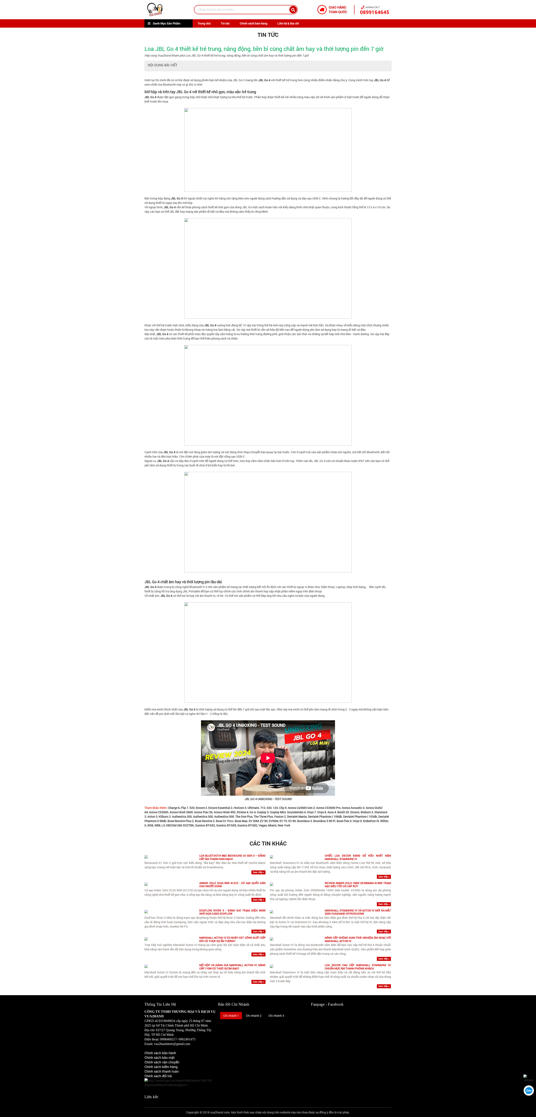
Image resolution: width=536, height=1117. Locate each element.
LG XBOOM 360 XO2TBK (178, 825)
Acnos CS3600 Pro (328, 808)
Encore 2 (201, 808)
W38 (150, 825)
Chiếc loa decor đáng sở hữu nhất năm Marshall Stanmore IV (358, 857)
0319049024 (166, 1021)
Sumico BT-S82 (247, 825)
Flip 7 (184, 808)
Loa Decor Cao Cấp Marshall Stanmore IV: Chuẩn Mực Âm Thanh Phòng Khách (358, 967)
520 (192, 808)
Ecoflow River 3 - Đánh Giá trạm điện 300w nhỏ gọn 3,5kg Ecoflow (232, 912)
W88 (157, 825)
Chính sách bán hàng (253, 23)
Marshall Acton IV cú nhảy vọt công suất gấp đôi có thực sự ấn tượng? (232, 939)
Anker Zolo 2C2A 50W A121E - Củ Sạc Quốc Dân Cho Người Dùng (232, 885)
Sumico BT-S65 (226, 825)
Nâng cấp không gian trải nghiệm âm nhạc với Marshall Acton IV (358, 939)
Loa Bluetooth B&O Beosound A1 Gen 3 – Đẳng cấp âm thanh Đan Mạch (232, 857)
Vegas (263, 825)
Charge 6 (174, 808)
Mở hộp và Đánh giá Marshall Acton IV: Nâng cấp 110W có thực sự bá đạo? (232, 967)
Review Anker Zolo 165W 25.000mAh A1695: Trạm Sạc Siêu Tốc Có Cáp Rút (358, 885)
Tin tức (225, 23)
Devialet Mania (297, 816)
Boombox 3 (304, 821)
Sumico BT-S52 (205, 825)
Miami (272, 825)
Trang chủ (204, 23)
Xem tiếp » (258, 872)
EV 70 (283, 821)
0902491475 (187, 1039)
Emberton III (371, 821)
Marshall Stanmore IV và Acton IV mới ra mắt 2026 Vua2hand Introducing (358, 912)
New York (284, 825)
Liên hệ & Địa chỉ (288, 23)
